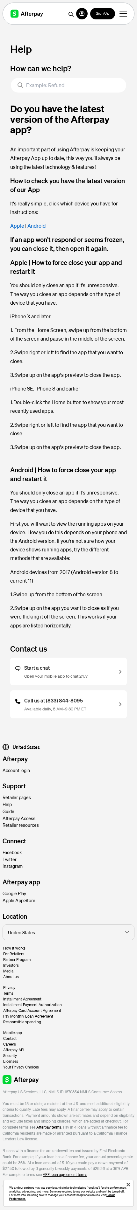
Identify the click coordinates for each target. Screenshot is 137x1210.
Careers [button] (9, 1044)
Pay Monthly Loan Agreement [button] (28, 1016)
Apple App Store (19, 900)
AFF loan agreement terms (65, 1174)
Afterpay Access (19, 818)
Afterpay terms (48, 1127)
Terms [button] (8, 993)
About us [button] (11, 976)
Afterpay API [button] (13, 1050)
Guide (8, 811)
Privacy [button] (9, 987)
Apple (17, 225)
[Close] (128, 1185)
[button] (82, 13)
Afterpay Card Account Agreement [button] (32, 1010)
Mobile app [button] (12, 1032)
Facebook (12, 852)
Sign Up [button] (102, 14)
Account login (16, 770)
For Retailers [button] (13, 953)
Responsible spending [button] (22, 1022)
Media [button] (8, 971)
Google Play (14, 893)
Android (36, 225)
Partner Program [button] (17, 959)
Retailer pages (17, 797)
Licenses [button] (10, 1061)
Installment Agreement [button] (22, 999)
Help (7, 804)
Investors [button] (11, 965)
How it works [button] (14, 948)
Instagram (13, 866)
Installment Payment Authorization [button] (32, 1004)
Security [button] (10, 1055)
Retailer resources (21, 825)
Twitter (10, 859)
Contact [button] (10, 1038)
